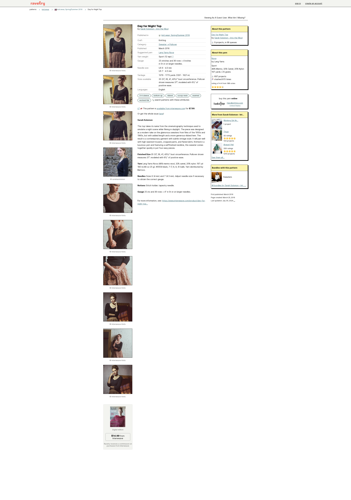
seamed (195, 96)
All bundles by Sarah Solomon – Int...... (229, 185)
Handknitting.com (235, 103)
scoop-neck (183, 96)
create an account (313, 3)
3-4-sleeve (144, 96)
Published (142, 48)
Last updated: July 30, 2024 (223, 201)
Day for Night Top (220, 34)
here (161, 114)
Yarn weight (143, 56)
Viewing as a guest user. (224, 17)
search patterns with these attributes (171, 100)
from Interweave (117, 437)
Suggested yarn (145, 52)
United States (235, 106)
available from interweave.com (171, 108)
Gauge (141, 61)
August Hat (228, 144)
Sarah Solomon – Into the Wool (154, 29)
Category (142, 44)
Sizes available (144, 79)
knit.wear (45, 9)
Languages (143, 89)
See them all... (218, 157)
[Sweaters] (217, 181)
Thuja (226, 131)
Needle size (143, 68)
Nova (214, 58)
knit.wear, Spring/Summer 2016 (69, 9)
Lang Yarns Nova (166, 52)
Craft (140, 40)
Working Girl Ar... (230, 120)
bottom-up (158, 96)
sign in (298, 3)
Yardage (141, 75)
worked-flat (144, 100)
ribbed (170, 96)
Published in (143, 35)
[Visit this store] (219, 104)
